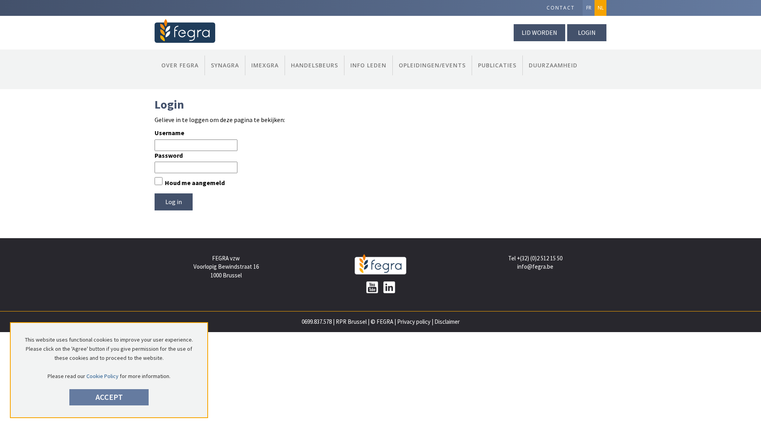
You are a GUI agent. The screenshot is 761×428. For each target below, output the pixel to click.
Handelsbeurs (314, 65)
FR (588, 7)
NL (601, 7)
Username (169, 133)
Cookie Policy (102, 376)
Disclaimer (447, 321)
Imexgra (265, 65)
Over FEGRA (180, 65)
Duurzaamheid (553, 65)
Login (587, 32)
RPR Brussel (351, 321)
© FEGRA (382, 321)
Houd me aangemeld (195, 183)
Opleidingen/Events (432, 65)
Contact (561, 7)
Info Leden (368, 65)
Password (169, 155)
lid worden (539, 32)
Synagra (225, 65)
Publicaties (497, 65)
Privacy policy (413, 321)
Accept (109, 397)
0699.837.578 (317, 321)
